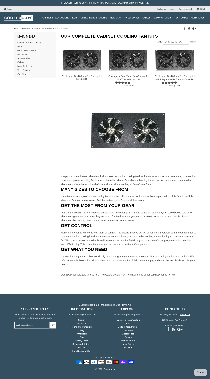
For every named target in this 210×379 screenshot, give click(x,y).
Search (81, 320)
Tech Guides (181, 18)
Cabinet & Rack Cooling (55, 18)
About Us (81, 323)
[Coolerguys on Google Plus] (194, 28)
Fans (74, 18)
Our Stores (198, 18)
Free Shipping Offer (81, 351)
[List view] (194, 42)
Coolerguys (109, 369)
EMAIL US (185, 314)
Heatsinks (116, 18)
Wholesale (82, 333)
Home (16, 28)
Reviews (82, 347)
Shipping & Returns (81, 344)
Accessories (132, 18)
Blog (82, 337)
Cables (147, 18)
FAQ (82, 330)
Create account (185, 9)
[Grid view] (191, 42)
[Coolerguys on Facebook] (185, 28)
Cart (202, 9)
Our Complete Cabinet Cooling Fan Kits (39, 28)
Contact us (161, 9)
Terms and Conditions (81, 327)
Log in (172, 9)
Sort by (159, 42)
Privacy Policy (81, 340)
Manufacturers (163, 18)
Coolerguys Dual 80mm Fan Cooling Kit (82, 76)
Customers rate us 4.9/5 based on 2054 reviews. (105, 305)
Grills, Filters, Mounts (94, 18)
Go (53, 325)
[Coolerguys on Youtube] (189, 28)
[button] (123, 82)
